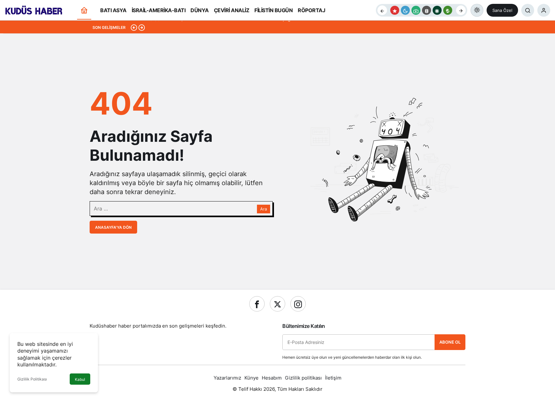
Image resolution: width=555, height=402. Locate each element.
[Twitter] (277, 304)
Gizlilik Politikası (32, 379)
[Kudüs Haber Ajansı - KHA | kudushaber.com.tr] (34, 9)
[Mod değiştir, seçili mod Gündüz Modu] (477, 10)
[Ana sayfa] (84, 10)
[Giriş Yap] (543, 10)
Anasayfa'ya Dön (113, 227)
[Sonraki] (461, 10)
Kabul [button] (80, 379)
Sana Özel (502, 10)
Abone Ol (450, 342)
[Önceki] (382, 10)
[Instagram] (298, 304)
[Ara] (527, 10)
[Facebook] (257, 304)
